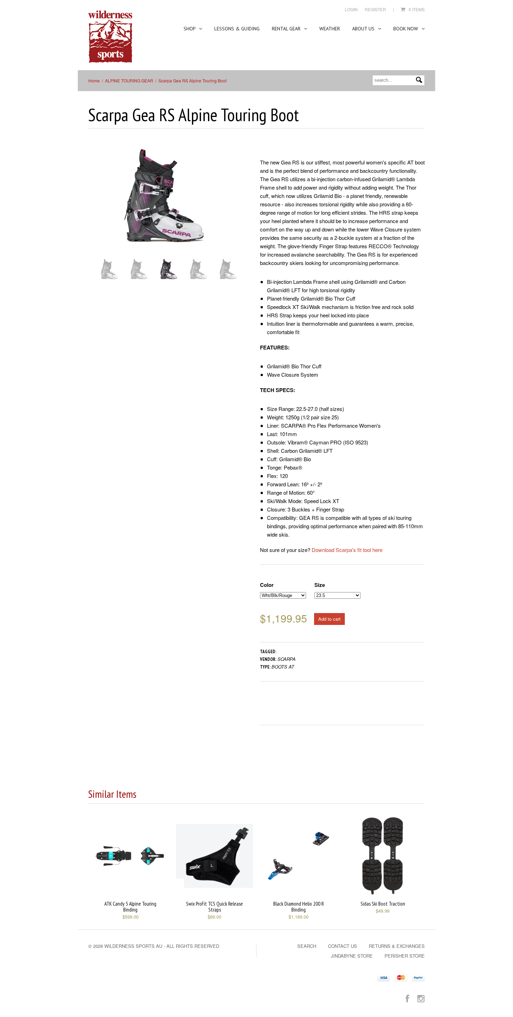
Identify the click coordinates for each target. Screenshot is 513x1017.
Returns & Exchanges (397, 946)
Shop (190, 28)
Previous (93, 206)
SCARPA (286, 659)
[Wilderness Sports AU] (110, 36)
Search (306, 946)
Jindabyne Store (352, 955)
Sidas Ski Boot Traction (382, 903)
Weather (329, 28)
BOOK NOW (406, 28)
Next (235, 206)
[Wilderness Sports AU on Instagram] (421, 998)
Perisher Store (405, 955)
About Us (364, 28)
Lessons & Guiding (237, 28)
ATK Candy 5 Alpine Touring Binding (130, 906)
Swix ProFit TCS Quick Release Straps (214, 906)
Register (375, 9)
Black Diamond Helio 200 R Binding (298, 906)
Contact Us (342, 946)
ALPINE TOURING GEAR (129, 80)
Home (94, 80)
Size (319, 585)
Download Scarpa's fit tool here (347, 549)
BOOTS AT (283, 666)
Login (351, 9)
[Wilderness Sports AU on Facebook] (407, 998)
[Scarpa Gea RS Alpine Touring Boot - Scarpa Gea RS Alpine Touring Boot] (164, 199)
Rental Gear (287, 28)
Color (267, 585)
